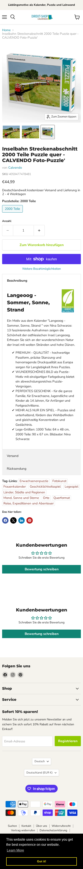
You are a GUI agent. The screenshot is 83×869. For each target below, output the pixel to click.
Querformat (61, 498)
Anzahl (6, 221)
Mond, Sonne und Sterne (21, 498)
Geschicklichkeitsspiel (45, 486)
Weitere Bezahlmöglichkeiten (41, 269)
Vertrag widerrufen (23, 830)
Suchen (12, 826)
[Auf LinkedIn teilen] (21, 520)
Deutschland (39, 773)
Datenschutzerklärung (53, 830)
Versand (13, 456)
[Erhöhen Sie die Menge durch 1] (39, 230)
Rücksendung (16, 468)
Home (6, 30)
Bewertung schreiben (42, 569)
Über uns (41, 826)
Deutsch (39, 761)
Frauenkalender (14, 486)
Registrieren (67, 741)
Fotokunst (59, 481)
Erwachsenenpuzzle (34, 481)
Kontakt (26, 826)
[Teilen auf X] (13, 520)
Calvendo (15, 167)
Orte (46, 498)
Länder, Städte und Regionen (24, 492)
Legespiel (71, 486)
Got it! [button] (41, 861)
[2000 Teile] (13, 213)
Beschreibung (17, 280)
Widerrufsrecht (61, 826)
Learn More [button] (15, 850)
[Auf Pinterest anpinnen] (29, 520)
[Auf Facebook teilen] (5, 520)
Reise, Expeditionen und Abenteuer (28, 503)
